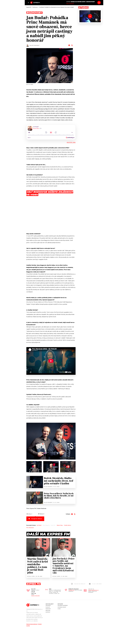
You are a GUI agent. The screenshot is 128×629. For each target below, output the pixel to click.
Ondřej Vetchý (67, 525)
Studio (83, 7)
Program (48, 605)
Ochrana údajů (62, 607)
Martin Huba (60, 525)
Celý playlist (70, 3)
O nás (59, 608)
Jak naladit (50, 604)
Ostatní (60, 604)
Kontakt (48, 612)
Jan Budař (39, 525)
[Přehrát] (99, 2)
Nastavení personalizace (31, 624)
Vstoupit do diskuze (36, 518)
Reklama (48, 610)
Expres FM (71, 590)
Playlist (48, 607)
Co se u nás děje (97, 583)
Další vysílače (35, 595)
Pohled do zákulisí (79, 583)
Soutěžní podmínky (63, 605)
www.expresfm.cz (93, 590)
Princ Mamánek (30, 527)
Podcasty (48, 608)
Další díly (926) (71, 142)
